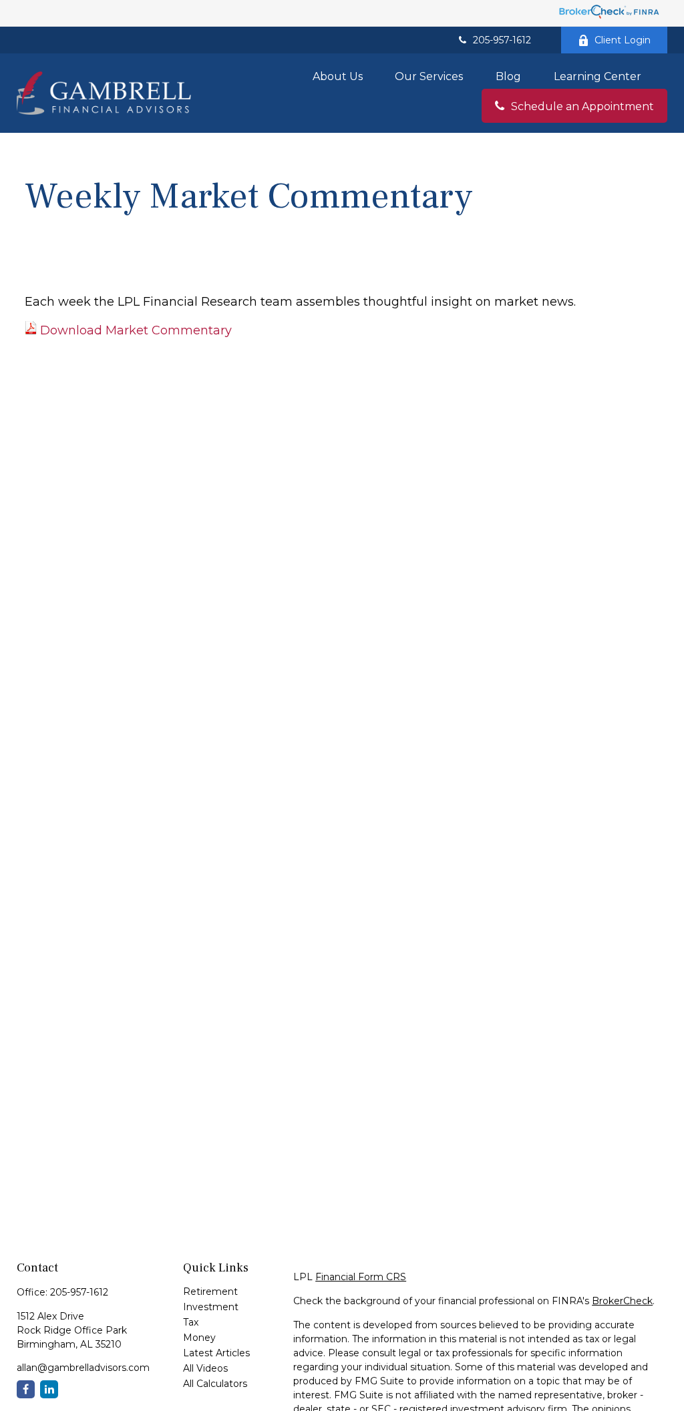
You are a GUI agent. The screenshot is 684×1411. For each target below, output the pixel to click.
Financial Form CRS (360, 1277)
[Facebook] (26, 1389)
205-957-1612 (502, 40)
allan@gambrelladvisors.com (83, 1368)
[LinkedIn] (49, 1389)
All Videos (205, 1368)
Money (199, 1338)
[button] (338, 76)
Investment (210, 1307)
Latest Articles (216, 1353)
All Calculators (215, 1384)
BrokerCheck (622, 1301)
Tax (190, 1322)
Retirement (210, 1292)
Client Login (622, 40)
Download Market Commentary (136, 330)
